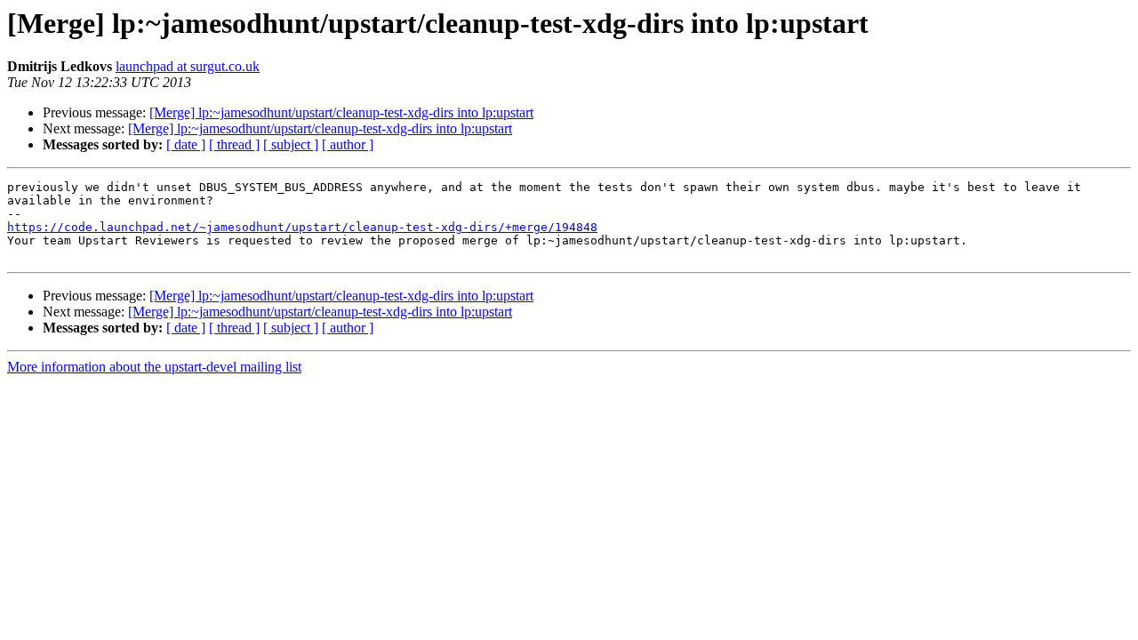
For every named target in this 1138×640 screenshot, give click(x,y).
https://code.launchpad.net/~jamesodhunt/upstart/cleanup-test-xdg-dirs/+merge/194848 (302, 227)
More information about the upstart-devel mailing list (154, 366)
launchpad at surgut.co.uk (188, 66)
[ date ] (185, 144)
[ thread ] (234, 144)
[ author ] (347, 144)
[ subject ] (290, 144)
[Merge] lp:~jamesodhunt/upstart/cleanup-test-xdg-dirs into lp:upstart (341, 112)
